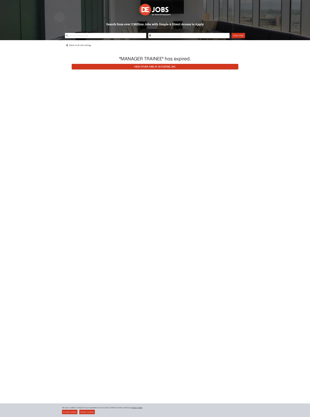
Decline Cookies (87, 412)
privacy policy (137, 407)
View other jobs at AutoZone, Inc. (155, 66)
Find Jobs (238, 35)
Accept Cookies (69, 412)
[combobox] (105, 35)
